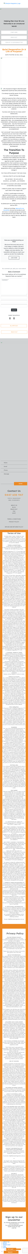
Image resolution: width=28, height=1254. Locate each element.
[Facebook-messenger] (18, 318)
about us (14, 505)
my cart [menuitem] (11, 1249)
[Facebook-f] (14, 318)
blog (14, 507)
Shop (14, 513)
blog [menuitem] (5, 1243)
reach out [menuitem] (6, 1245)
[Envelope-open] (10, 318)
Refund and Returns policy (14, 527)
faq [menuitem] (4, 1246)
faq (14, 511)
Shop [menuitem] (5, 1248)
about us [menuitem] (6, 1242)
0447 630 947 (14, 494)
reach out (14, 509)
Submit (14, 310)
